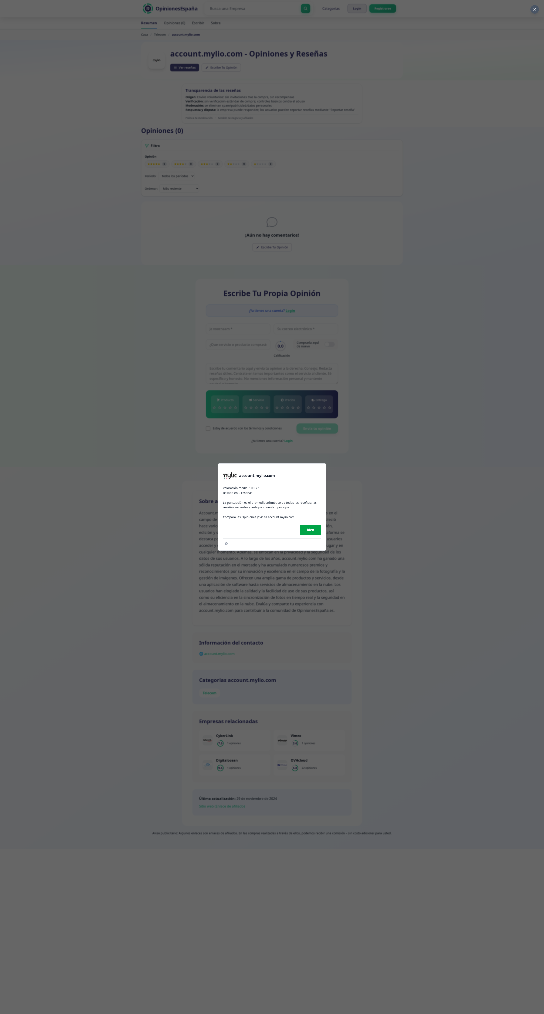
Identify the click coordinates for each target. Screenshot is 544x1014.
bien (310, 530)
